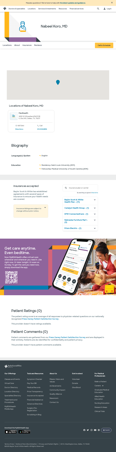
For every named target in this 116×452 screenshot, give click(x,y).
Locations (32, 9)
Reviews (38, 45)
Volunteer (76, 379)
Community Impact (57, 390)
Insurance (27, 45)
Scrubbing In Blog (34, 415)
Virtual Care (9, 383)
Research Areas (101, 407)
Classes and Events (12, 379)
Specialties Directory (13, 396)
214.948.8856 (42, 129)
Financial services (77, 9)
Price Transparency (35, 392)
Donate (75, 383)
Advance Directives (34, 404)
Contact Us (54, 402)
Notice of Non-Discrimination (26, 444)
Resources (63, 9)
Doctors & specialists (17, 9)
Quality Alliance (56, 394)
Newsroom (54, 398)
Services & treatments (47, 9)
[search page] (98, 9)
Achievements (55, 386)
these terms (95, 192)
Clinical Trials (100, 411)
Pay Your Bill (31, 383)
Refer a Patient (100, 382)
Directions (19, 129)
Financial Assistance (35, 400)
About (17, 45)
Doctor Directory (11, 387)
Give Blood (76, 387)
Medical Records (33, 387)
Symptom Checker (34, 379)
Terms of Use (9, 444)
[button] (58, 82)
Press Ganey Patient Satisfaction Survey (40, 319)
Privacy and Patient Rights (48, 444)
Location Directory (12, 392)
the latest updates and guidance (72, 3)
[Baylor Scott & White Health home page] (5, 9)
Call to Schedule (104, 45)
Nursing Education (102, 403)
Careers (98, 386)
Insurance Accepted (35, 396)
